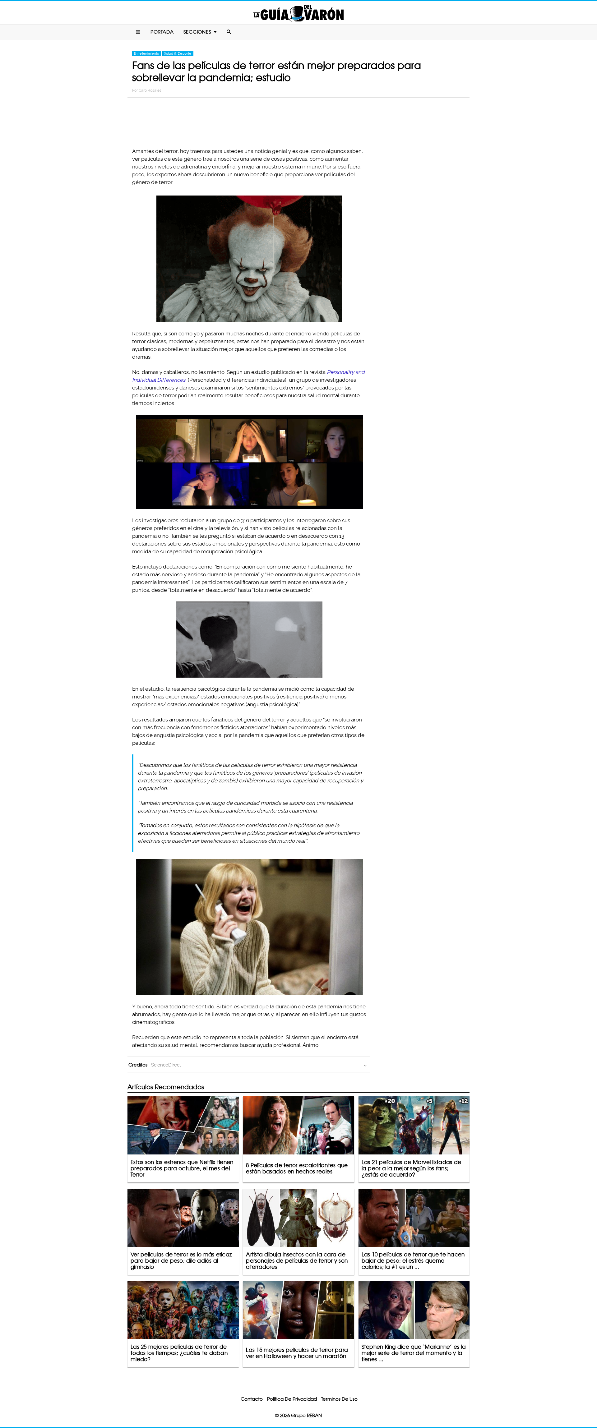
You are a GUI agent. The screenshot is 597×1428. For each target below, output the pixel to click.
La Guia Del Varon (298, 12)
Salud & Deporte (177, 53)
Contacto (252, 1399)
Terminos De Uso (339, 1399)
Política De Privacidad (292, 1399)
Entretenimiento (146, 53)
